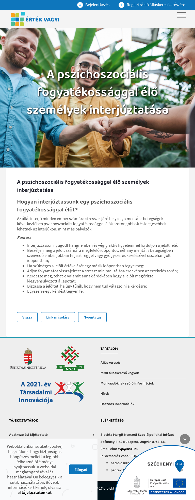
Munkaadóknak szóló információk (127, 384)
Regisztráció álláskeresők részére (155, 4)
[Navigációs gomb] (181, 15)
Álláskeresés (111, 363)
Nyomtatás (92, 317)
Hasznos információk (117, 404)
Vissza (27, 317)
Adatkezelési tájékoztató (28, 435)
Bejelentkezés (97, 4)
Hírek (105, 394)
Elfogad (81, 469)
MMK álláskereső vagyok (120, 373)
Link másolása (58, 317)
